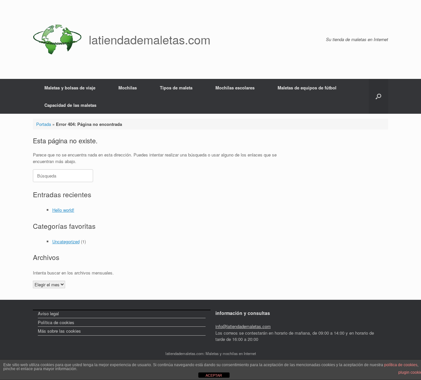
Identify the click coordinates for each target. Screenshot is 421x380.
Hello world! (63, 210)
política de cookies (400, 365)
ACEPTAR (214, 375)
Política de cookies (56, 322)
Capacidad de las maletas (70, 105)
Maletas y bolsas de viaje (69, 87)
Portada (43, 124)
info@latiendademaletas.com (243, 326)
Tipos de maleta (176, 87)
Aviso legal (48, 313)
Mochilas (127, 87)
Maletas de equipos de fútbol (307, 87)
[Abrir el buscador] (378, 96)
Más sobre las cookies (59, 331)
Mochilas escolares (235, 87)
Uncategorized (66, 241)
